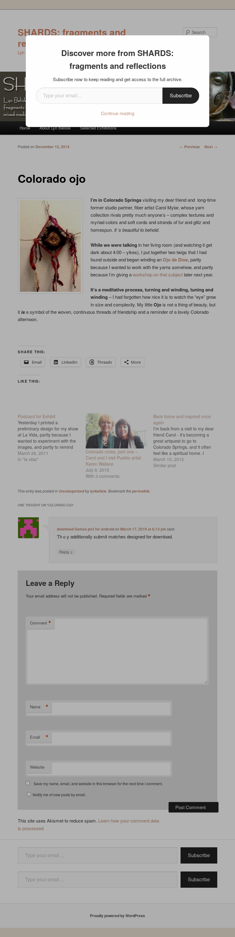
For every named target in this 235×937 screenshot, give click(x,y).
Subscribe (181, 95)
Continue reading (117, 113)
